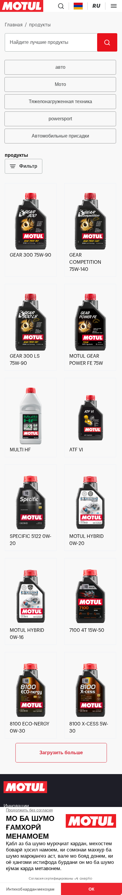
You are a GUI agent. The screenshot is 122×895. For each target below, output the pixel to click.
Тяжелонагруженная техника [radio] (60, 101)
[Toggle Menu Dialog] (113, 5)
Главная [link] (14, 25)
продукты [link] (40, 25)
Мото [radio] (60, 84)
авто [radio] (60, 67)
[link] (31, 248)
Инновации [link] (16, 806)
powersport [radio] (60, 118)
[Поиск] (107, 42)
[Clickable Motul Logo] (21, 6)
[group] (61, 102)
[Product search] (61, 6)
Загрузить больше (61, 752)
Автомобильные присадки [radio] (60, 135)
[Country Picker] (78, 6)
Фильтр (28, 166)
